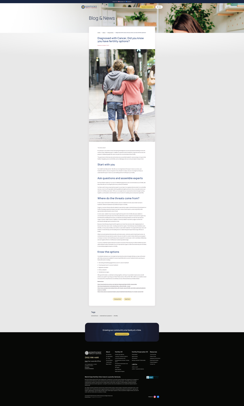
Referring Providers (154, 360)
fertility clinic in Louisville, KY (97, 392)
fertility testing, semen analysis (115, 387)
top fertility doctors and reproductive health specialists (112, 381)
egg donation (91, 390)
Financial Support (153, 362)
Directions (87, 367)
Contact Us (152, 364)
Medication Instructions (155, 358)
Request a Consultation (147, 7)
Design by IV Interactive (96, 397)
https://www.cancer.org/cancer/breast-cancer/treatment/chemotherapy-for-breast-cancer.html (120, 291)
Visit (86, 361)
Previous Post (117, 299)
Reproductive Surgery (119, 371)
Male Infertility (118, 369)
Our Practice (108, 354)
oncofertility (112, 389)
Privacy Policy (87, 397)
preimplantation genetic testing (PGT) (123, 389)
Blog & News (108, 364)
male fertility (112, 382)
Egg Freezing (135, 356)
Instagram (121, 1)
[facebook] (158, 397)
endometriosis (94, 315)
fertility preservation (96, 389)
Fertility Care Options (119, 354)
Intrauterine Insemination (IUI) (121, 363)
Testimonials (109, 362)
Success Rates (109, 360)
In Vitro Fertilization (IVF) (120, 358)
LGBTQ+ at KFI (135, 367)
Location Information (89, 368)
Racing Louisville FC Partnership (138, 360)
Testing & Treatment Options (121, 356)
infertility (116, 315)
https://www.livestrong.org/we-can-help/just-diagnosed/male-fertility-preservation (117, 284)
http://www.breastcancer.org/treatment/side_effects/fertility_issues (114, 286)
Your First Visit (153, 354)
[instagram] (155, 397)
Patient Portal (153, 356)
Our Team (108, 358)
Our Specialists (109, 356)
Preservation (134, 354)
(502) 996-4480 (92, 357)
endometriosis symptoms (106, 315)
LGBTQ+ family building (122, 382)
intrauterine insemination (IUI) (128, 387)
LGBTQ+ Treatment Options (138, 369)
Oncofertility (134, 358)
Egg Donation (118, 365)
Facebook (129, 1)
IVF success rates (110, 383)
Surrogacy (117, 367)
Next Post (127, 299)
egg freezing (104, 389)
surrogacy (99, 390)
